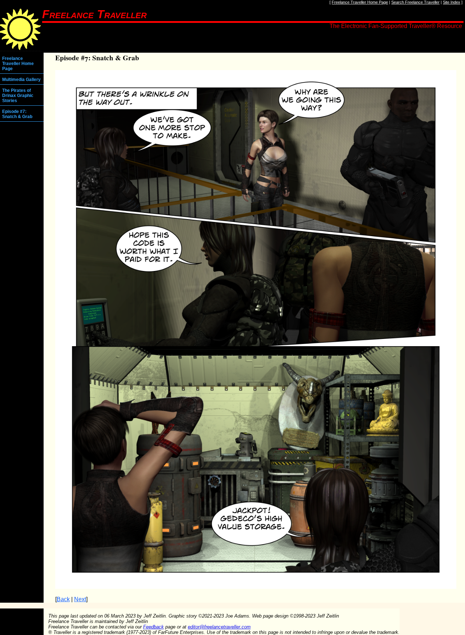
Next (80, 599)
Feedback (153, 627)
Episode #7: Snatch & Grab (17, 114)
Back (63, 599)
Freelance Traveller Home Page (360, 2)
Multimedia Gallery (21, 79)
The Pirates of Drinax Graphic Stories (17, 95)
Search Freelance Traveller (415, 2)
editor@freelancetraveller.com (219, 627)
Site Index (451, 2)
